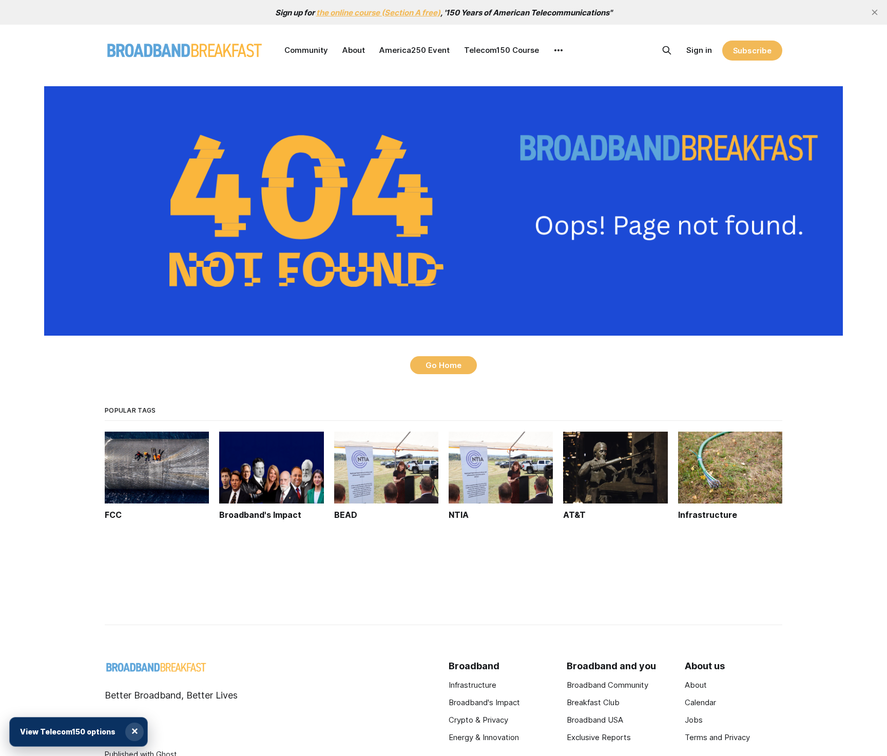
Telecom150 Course (501, 50)
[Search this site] (667, 50)
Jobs (694, 720)
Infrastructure (472, 685)
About (353, 50)
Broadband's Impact (484, 702)
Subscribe (752, 50)
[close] (874, 12)
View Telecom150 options (67, 731)
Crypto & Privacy (478, 720)
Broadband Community (607, 685)
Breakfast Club (593, 702)
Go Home (443, 365)
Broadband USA (595, 720)
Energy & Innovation (484, 737)
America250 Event (414, 50)
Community (306, 50)
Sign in (699, 50)
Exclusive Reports (599, 737)
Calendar (700, 702)
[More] (558, 50)
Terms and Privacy (717, 737)
